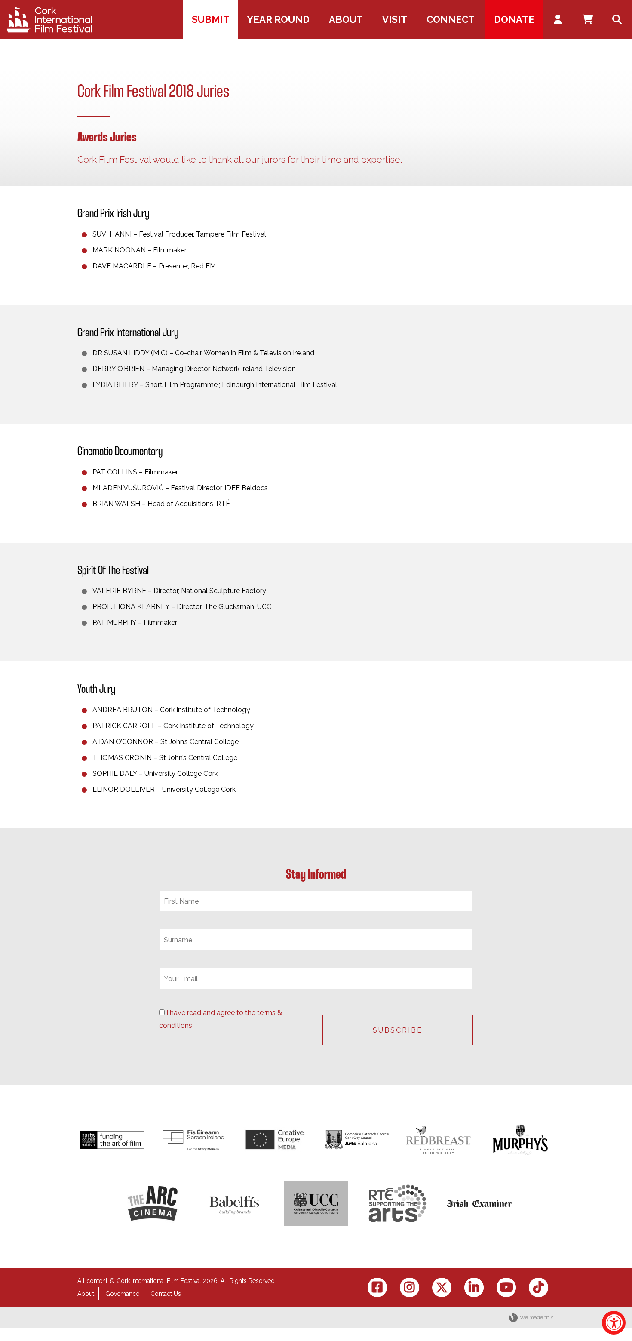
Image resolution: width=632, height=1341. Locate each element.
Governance (122, 1293)
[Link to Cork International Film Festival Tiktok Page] (538, 1287)
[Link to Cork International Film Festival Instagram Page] (409, 1287)
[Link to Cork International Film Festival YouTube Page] (506, 1287)
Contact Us (165, 1293)
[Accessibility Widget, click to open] (614, 1323)
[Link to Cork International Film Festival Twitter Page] (441, 1287)
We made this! (537, 1317)
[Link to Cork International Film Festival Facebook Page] (377, 1287)
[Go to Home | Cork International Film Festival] (49, 20)
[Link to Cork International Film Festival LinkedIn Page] (474, 1287)
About (85, 1293)
